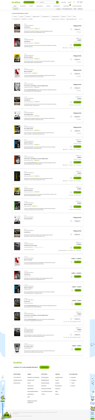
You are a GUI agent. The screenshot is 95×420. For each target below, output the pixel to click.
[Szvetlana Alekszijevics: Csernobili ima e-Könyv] (17, 101)
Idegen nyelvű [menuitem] (57, 6)
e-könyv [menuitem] (31, 6)
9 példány (78, 290)
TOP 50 (43, 394)
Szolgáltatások (59, 377)
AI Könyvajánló (30, 2)
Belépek (69, 2)
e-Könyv (25, 96)
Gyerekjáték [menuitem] (67, 5)
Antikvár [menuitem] (48, 6)
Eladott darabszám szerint (71, 19)
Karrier (29, 383)
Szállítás (57, 383)
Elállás (57, 394)
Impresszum (30, 385)
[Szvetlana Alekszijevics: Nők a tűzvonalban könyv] (17, 72)
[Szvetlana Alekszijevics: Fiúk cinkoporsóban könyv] (17, 220)
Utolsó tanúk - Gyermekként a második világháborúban (36, 85)
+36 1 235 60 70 (17, 377)
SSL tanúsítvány (15, 413)
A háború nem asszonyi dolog (30, 245)
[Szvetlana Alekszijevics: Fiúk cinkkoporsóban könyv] (17, 115)
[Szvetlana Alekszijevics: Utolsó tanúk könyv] (17, 87)
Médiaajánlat (30, 388)
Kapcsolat (57, 388)
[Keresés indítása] (57, 2)
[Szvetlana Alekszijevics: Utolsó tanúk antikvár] (17, 302)
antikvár (26, 242)
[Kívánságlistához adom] (71, 29)
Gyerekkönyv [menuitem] (23, 6)
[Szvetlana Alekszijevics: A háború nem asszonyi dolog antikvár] (17, 246)
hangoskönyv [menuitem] (39, 6)
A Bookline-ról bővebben (33, 377)
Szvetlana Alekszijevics (29, 25)
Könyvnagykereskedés (32, 391)
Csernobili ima (27, 27)
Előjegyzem (77, 29)
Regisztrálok (63, 2)
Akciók (75, 9)
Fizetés (57, 380)
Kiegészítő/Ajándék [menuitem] (77, 6)
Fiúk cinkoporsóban (28, 218)
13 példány (77, 262)
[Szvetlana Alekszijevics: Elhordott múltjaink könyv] (17, 58)
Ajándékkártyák (45, 380)
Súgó (56, 391)
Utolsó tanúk (27, 301)
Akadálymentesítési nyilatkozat (32, 401)
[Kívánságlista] (74, 2)
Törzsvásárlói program (67, 9)
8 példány (78, 349)
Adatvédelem (30, 394)
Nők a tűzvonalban (28, 71)
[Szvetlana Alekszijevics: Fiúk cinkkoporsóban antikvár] (17, 348)
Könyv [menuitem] (15, 6)
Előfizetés (80, 9)
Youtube (73, 385)
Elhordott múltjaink (28, 57)
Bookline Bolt (17, 383)
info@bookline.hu (18, 380)
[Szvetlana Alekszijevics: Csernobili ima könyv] (17, 28)
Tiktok (72, 383)
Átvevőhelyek (58, 385)
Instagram (73, 380)
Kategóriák (15, 9)
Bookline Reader (45, 383)
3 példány (78, 304)
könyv (25, 24)
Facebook (73, 377)
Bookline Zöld (30, 380)
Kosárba (78, 45)
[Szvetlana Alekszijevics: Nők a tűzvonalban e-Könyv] (17, 205)
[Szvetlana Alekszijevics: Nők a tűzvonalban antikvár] (17, 261)
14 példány (77, 276)
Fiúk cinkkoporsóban (28, 114)
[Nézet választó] (80, 19)
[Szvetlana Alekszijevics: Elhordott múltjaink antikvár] (17, 289)
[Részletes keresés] (37, 2)
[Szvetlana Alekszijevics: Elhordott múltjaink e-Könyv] (17, 191)
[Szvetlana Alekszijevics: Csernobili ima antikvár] (17, 275)
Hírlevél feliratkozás (46, 388)
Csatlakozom (44, 367)
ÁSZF (28, 397)
